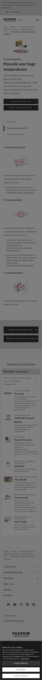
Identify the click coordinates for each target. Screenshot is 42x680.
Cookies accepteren (21, 676)
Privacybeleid (24, 658)
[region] (21, 660)
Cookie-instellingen (21, 663)
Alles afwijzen (21, 669)
